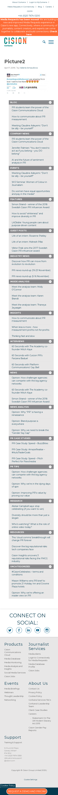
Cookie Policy (35, 696)
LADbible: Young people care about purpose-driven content (30, 224)
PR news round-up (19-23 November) (31, 270)
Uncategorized (20, 566)
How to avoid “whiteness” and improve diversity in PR (27, 215)
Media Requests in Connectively (21, 7)
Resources (17, 532)
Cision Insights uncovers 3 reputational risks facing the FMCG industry (30, 558)
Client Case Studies (38, 710)
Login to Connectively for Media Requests (39, 659)
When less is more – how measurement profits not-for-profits (30, 328)
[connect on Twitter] (10, 630)
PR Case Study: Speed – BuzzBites (30, 443)
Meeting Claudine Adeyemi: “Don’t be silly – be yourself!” (30, 127)
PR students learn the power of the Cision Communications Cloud (30, 109)
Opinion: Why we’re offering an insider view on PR (28, 594)
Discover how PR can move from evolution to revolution (29, 263)
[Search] (43, 42)
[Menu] (50, 42)
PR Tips (14, 466)
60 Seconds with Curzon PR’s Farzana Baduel (27, 357)
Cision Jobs (9, 676)
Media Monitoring (12, 662)
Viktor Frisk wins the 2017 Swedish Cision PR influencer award (29, 249)
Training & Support (13, 742)
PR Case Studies (20, 438)
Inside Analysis (19, 281)
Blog (40, 7)
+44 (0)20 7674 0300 (13, 755)
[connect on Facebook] (19, 630)
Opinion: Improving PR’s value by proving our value (29, 494)
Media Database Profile (37, 665)
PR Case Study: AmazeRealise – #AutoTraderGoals (28, 451)
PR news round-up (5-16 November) (30, 276)
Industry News (19, 256)
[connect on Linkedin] (28, 630)
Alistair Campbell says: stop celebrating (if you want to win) (28, 507)
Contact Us (34, 688)
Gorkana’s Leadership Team (39, 704)
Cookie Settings (30, 779)
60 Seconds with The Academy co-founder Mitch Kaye (30, 348)
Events (14, 168)
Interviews (17, 341)
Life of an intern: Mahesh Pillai (27, 241)
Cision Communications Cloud (12, 652)
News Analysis (19, 407)
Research (16, 501)
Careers (49, 7)
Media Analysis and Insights (13, 667)
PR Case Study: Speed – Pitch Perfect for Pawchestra (27, 460)
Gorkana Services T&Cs (40, 700)
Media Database (12, 658)
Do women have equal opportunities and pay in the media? (31, 193)
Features (16, 199)
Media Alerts (35, 654)
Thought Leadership (14, 696)
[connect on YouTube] (37, 630)
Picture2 (14, 61)
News (13, 372)
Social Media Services (15, 672)
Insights (15, 312)
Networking (10, 700)
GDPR (30, 11)
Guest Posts (18, 230)
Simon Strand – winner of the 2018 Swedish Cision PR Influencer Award (30, 206)
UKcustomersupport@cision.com (13, 759)
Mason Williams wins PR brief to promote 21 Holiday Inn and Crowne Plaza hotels (30, 583)
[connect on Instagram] (47, 630)
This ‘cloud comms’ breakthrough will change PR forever (31, 539)
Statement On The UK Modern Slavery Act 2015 (41, 721)
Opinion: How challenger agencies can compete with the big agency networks (29, 380)
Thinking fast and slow (23, 336)
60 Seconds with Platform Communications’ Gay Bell (25, 366)
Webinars (8, 692)
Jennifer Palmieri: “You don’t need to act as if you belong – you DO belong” (31, 151)
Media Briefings (11, 688)
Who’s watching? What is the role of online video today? (31, 525)
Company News (19, 133)
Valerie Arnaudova (29, 68)
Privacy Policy (35, 692)
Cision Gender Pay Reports (37, 728)
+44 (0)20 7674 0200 (29, 15)
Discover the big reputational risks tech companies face (29, 548)
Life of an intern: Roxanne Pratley (29, 235)
